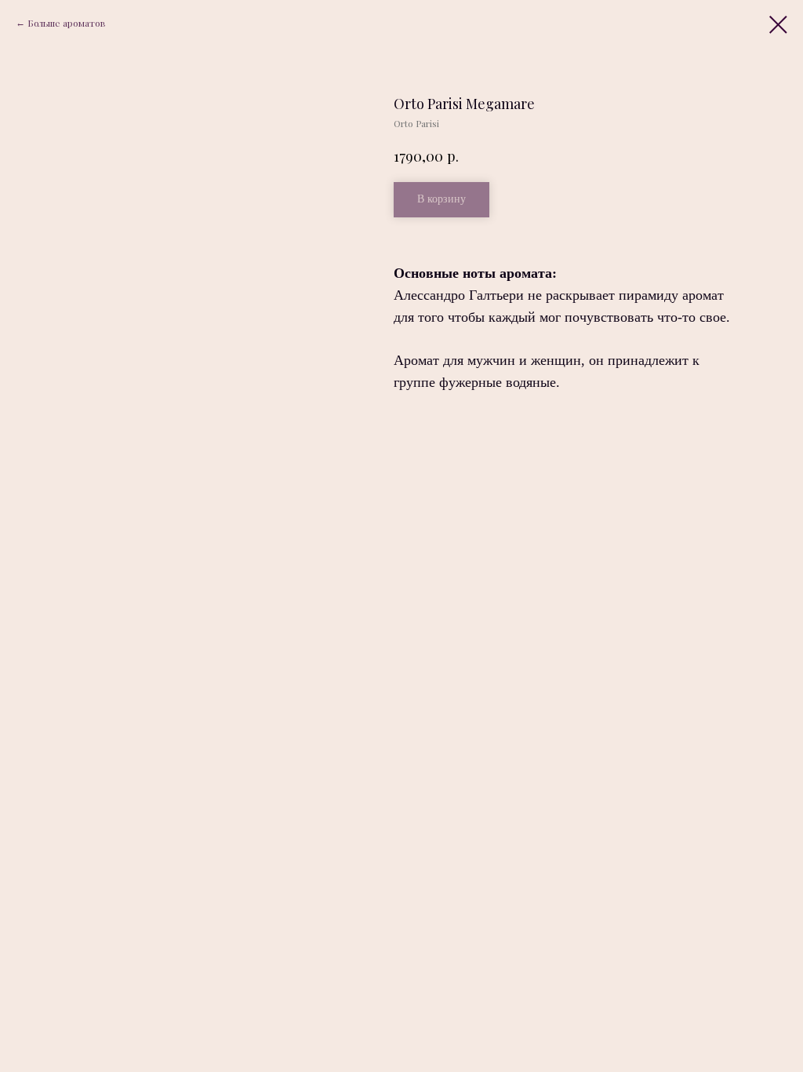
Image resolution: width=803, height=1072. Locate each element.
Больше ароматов (66, 22)
